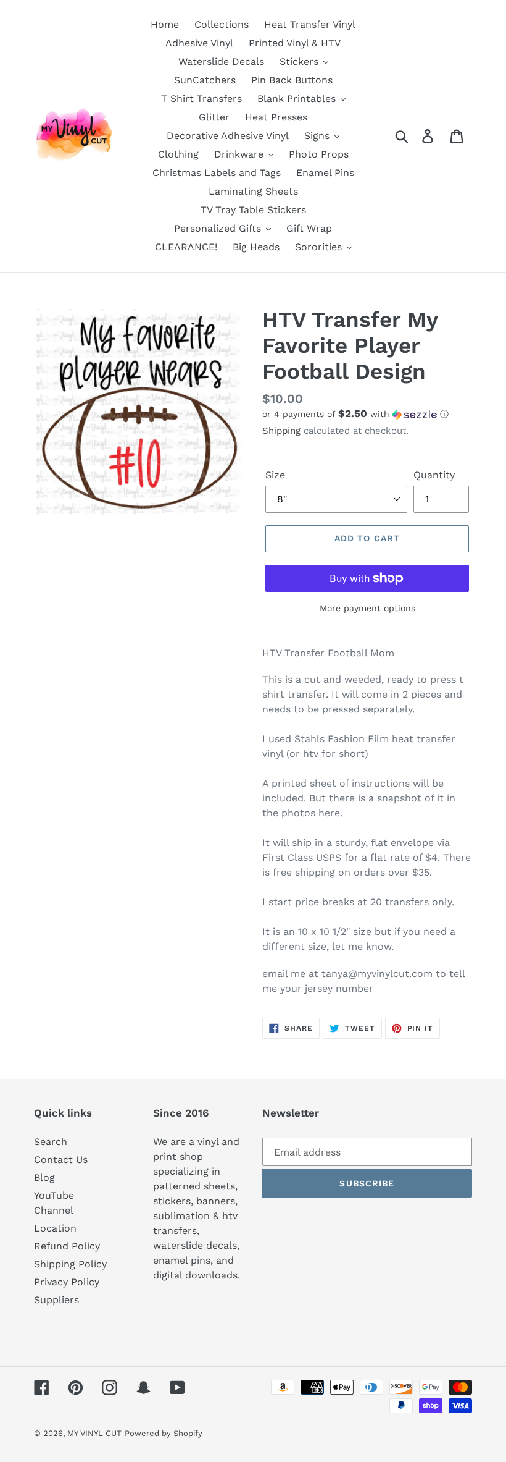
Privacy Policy (66, 1282)
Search (50, 1141)
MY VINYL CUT (94, 1433)
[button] (367, 414)
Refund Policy (67, 1246)
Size (275, 475)
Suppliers (56, 1300)
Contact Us (61, 1159)
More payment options (367, 608)
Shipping (281, 430)
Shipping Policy (70, 1264)
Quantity (434, 475)
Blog (44, 1177)
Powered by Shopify (163, 1433)
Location (55, 1228)
